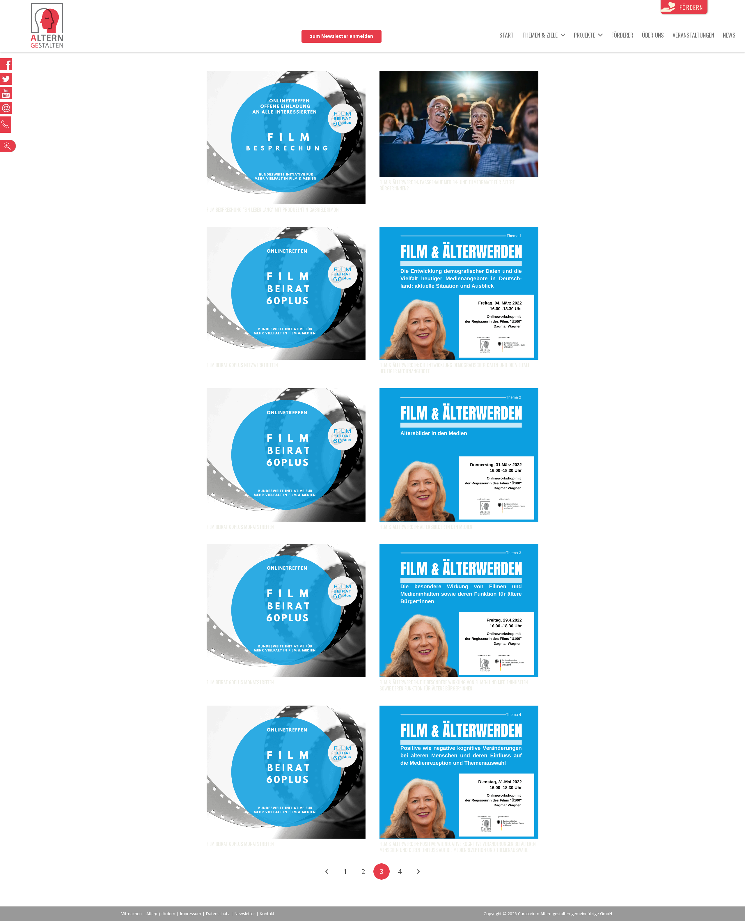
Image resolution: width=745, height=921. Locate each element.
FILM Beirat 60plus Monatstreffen (240, 526)
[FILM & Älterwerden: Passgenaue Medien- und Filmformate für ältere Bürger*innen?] (458, 75)
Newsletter (245, 913)
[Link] (47, 26)
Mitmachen (131, 913)
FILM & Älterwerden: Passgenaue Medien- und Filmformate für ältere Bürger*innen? (447, 185)
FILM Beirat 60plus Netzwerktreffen (242, 365)
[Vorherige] (327, 871)
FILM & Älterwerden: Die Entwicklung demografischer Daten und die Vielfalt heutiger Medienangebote (454, 368)
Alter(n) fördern (160, 913)
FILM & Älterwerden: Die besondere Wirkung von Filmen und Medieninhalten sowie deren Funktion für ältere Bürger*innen (453, 685)
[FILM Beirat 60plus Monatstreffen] (286, 392)
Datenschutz (218, 913)
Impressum (190, 913)
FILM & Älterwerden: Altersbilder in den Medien (425, 526)
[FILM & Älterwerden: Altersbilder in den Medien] (458, 392)
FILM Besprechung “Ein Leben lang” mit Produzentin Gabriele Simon (273, 209)
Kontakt (267, 913)
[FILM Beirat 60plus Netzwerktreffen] (286, 231)
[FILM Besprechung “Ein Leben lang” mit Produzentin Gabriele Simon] (286, 75)
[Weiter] (418, 871)
